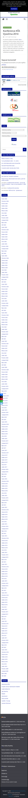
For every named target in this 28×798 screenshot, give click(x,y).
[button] (3, 85)
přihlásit (4, 65)
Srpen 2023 (4, 284)
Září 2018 (4, 419)
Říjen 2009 (4, 673)
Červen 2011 (5, 626)
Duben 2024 (4, 265)
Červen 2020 (5, 372)
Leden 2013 (4, 581)
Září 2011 (4, 619)
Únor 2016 (4, 493)
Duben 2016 (4, 488)
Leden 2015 (4, 524)
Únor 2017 (4, 464)
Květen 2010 (4, 657)
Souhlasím (14, 8)
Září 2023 (4, 282)
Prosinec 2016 (5, 469)
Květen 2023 (4, 291)
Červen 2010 (5, 654)
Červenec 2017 (5, 452)
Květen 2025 (4, 234)
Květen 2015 (4, 514)
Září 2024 (4, 253)
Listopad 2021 (5, 334)
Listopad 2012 (5, 585)
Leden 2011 (4, 638)
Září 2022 (4, 310)
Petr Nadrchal (5, 176)
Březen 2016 (5, 490)
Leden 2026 (4, 215)
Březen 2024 (5, 267)
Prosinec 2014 (5, 526)
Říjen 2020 (4, 362)
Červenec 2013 (5, 566)
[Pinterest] (1, 399)
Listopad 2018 (5, 414)
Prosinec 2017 (5, 441)
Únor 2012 (4, 607)
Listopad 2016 (5, 471)
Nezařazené (4, 696)
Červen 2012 (5, 597)
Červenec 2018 (5, 424)
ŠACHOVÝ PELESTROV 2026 (8, 165)
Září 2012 (4, 590)
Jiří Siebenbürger (13, 37)
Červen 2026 (5, 203)
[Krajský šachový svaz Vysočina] (3, 19)
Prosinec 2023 (5, 274)
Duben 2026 (4, 208)
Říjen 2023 (4, 279)
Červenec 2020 (5, 369)
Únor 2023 (4, 298)
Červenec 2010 (5, 652)
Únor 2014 (4, 550)
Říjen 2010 (4, 645)
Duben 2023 (4, 293)
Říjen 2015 (4, 502)
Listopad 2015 (5, 500)
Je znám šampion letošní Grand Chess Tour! (12, 724)
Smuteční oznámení (13, 176)
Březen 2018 (5, 433)
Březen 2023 (5, 296)
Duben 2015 (4, 517)
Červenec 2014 (5, 538)
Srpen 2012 (4, 592)
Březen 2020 (5, 379)
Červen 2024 (5, 260)
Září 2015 (4, 505)
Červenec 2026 (5, 201)
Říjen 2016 (4, 474)
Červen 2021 (5, 346)
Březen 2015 (5, 519)
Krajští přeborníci (6, 689)
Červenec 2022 (5, 315)
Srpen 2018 (4, 422)
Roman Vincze (5, 178)
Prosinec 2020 (5, 358)
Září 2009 (4, 676)
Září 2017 (4, 448)
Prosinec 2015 (5, 498)
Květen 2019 (4, 400)
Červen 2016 (5, 483)
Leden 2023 (4, 301)
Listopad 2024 (5, 248)
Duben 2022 (4, 322)
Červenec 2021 (5, 343)
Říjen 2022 (4, 308)
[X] (1, 397)
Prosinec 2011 (5, 611)
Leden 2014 (4, 552)
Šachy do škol (5, 698)
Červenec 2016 (5, 481)
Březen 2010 (5, 661)
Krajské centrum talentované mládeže (11, 686)
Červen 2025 (5, 232)
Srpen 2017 (4, 450)
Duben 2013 (4, 573)
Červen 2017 (5, 455)
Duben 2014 (4, 545)
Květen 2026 (4, 206)
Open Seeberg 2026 (6, 729)
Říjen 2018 (4, 417)
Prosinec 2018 (5, 412)
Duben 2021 (4, 348)
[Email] (1, 403)
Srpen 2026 (4, 199)
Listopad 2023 (5, 277)
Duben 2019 (4, 403)
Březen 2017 (5, 462)
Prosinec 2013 (5, 554)
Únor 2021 (4, 353)
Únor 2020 (4, 381)
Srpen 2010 (4, 649)
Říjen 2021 (4, 336)
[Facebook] (1, 395)
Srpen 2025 (4, 227)
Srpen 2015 (4, 507)
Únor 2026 (4, 213)
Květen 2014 (4, 543)
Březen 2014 (5, 547)
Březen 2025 (5, 239)
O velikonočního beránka (13, 188)
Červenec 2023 (5, 286)
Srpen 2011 (4, 621)
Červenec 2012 (5, 595)
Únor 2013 (4, 578)
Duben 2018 (4, 431)
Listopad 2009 (5, 671)
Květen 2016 (4, 486)
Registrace (4, 770)
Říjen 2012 (4, 588)
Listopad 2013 (5, 557)
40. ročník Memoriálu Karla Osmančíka (11, 163)
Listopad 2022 (5, 305)
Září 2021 (4, 339)
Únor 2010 (4, 664)
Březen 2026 (5, 210)
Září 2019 (4, 393)
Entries (4, 776)
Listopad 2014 (5, 528)
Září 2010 (4, 647)
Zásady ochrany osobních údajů (9, 782)
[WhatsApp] (1, 401)
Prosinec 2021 (5, 331)
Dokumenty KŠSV (6, 684)
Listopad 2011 (5, 614)
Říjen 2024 (4, 251)
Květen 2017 (4, 457)
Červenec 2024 (5, 258)
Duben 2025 (4, 236)
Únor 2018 (4, 436)
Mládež (3, 693)
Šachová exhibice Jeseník (8, 721)
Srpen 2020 (4, 367)
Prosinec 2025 (5, 217)
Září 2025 (4, 225)
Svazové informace (7, 27)
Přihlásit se (4, 773)
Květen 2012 (4, 600)
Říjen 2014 (4, 531)
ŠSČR (4, 717)
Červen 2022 (5, 317)
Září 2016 (4, 476)
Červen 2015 (5, 512)
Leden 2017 (4, 467)
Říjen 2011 (4, 616)
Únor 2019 (4, 407)
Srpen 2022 (4, 312)
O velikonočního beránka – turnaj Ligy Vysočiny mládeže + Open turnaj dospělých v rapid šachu (14, 184)
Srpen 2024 (4, 255)
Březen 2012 (5, 604)
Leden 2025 (4, 244)
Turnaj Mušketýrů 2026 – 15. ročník (10, 161)
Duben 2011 (4, 630)
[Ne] (26, 6)
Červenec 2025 (5, 229)
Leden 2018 (4, 438)
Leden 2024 (4, 272)
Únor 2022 (4, 327)
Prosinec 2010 (5, 640)
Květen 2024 (4, 263)
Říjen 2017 (4, 445)
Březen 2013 (5, 576)
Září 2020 (4, 365)
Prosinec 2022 (5, 303)
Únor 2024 (4, 270)
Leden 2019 (4, 410)
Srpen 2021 (4, 341)
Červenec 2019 (5, 395)
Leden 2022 (4, 329)
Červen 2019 (5, 398)
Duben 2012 (4, 602)
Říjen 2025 (4, 222)
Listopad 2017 (5, 443)
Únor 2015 (4, 521)
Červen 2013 (5, 569)
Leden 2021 (4, 355)
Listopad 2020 (5, 360)
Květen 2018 (4, 429)
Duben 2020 (4, 376)
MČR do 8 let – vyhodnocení (15, 190)
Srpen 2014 (4, 536)
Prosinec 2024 (5, 246)
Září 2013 (4, 562)
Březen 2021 (5, 350)
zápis (20, 39)
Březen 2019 (5, 405)
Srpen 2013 (4, 564)
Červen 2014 (5, 540)
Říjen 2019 (4, 391)
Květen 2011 (4, 628)
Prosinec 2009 (5, 668)
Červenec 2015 (5, 509)
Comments (5, 779)
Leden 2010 (4, 666)
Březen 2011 (5, 633)
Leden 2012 (4, 609)
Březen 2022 (5, 324)
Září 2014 (4, 533)
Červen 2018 (5, 426)
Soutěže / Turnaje (6, 701)
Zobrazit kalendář (21, 84)
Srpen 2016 (4, 479)
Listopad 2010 (5, 642)
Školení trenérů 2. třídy (7, 158)
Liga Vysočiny (5, 691)
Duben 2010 (4, 659)
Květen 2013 (4, 571)
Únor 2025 (4, 241)
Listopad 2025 (5, 220)
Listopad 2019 (5, 388)
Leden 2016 (4, 495)
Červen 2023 (5, 289)
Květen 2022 (4, 320)
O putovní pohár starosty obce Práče (10, 168)
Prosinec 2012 (5, 583)
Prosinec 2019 (5, 386)
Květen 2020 (4, 374)
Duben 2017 (4, 460)
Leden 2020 (4, 384)
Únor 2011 (4, 635)
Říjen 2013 (4, 559)
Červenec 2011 (5, 623)
